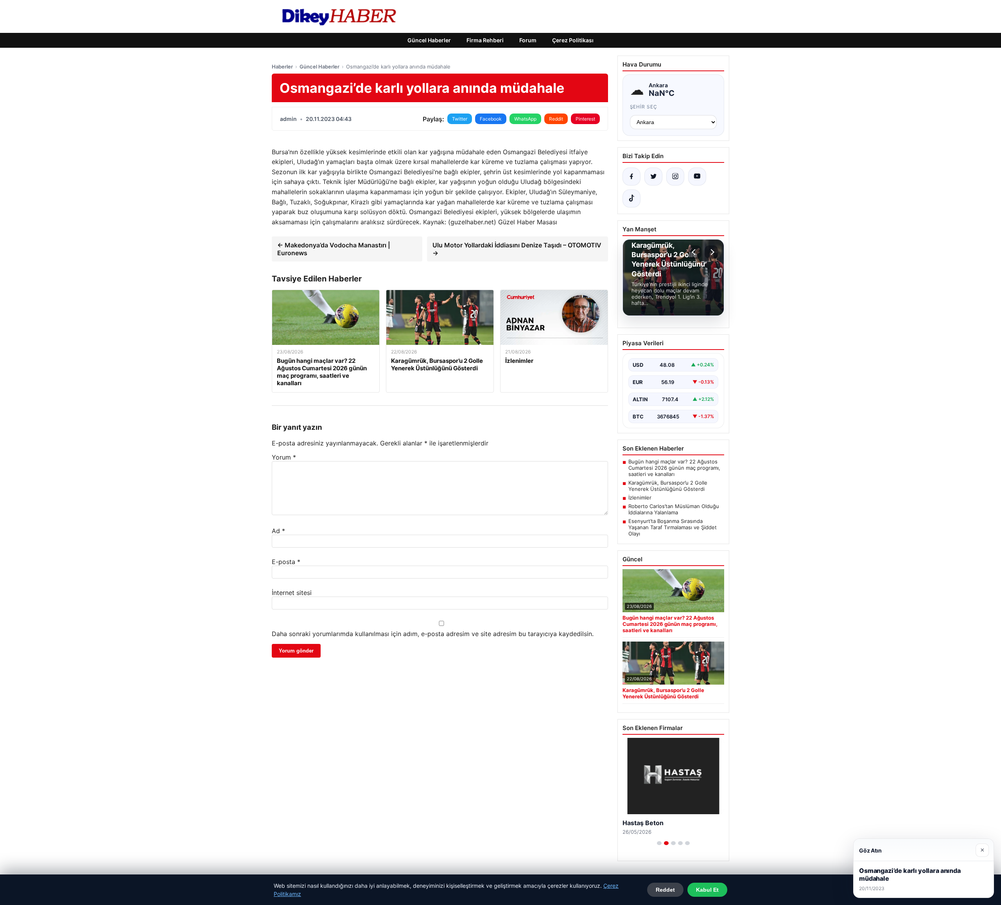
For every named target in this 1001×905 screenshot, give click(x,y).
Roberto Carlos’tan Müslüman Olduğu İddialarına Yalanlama (673, 509)
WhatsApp (525, 119)
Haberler (282, 66)
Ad (278, 531)
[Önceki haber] (694, 252)
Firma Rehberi (485, 40)
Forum (527, 40)
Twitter (459, 119)
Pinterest (585, 119)
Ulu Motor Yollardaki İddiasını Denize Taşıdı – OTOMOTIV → (516, 249)
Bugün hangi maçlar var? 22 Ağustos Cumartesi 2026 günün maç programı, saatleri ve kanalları (674, 467)
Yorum (284, 457)
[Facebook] (631, 177)
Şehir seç (644, 107)
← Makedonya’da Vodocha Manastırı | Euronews (333, 249)
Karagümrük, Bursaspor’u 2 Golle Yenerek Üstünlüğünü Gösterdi (667, 486)
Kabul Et (707, 890)
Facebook (491, 119)
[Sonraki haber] (711, 252)
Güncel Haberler (429, 40)
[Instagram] (675, 177)
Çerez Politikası (573, 40)
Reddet (665, 890)
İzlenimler (639, 497)
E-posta (286, 562)
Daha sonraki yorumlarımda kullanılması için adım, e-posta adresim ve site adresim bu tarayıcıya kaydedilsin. (433, 634)
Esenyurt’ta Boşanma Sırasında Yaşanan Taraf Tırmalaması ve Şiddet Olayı (672, 527)
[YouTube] (697, 177)
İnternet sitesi (292, 593)
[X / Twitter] (653, 177)
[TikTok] (631, 198)
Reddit (556, 119)
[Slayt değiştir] (659, 843)
